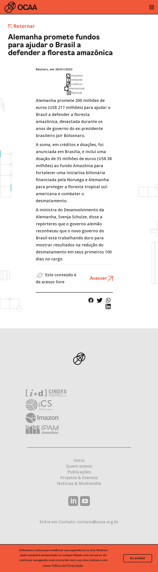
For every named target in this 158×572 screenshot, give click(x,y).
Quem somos (79, 466)
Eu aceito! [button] (137, 558)
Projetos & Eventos (79, 477)
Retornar (23, 26)
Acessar (99, 278)
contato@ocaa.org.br (97, 522)
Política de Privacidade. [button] (67, 565)
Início (79, 460)
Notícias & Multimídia (79, 483)
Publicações (79, 472)
